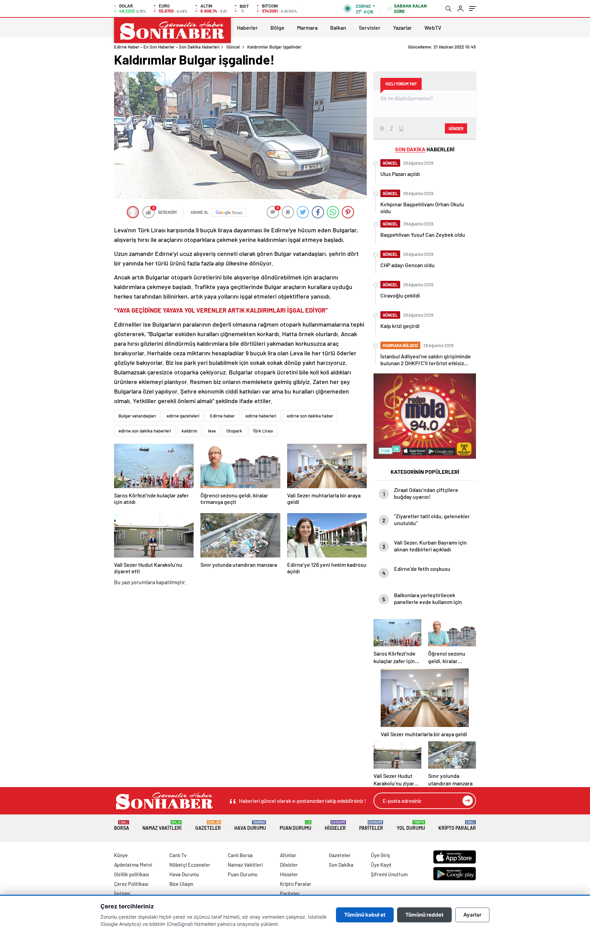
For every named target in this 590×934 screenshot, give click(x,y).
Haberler (247, 27)
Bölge (277, 27)
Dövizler (289, 865)
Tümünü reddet (424, 914)
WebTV (432, 27)
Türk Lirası (263, 431)
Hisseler (335, 825)
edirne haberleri (260, 415)
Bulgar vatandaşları (137, 415)
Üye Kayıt (381, 865)
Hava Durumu (250, 825)
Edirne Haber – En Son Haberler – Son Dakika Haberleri (167, 47)
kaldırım (189, 431)
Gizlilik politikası (131, 874)
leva (212, 431)
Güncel (233, 47)
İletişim (122, 893)
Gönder (456, 128)
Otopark (234, 431)
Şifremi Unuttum (389, 874)
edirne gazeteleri (183, 415)
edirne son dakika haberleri (144, 431)
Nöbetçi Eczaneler (189, 865)
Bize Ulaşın (181, 884)
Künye (121, 855)
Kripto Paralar (457, 825)
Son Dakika (341, 865)
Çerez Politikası (131, 884)
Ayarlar (472, 914)
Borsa (121, 825)
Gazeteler (208, 825)
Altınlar (288, 855)
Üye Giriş (380, 855)
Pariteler (371, 825)
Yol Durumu (411, 825)
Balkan (338, 27)
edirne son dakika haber (310, 415)
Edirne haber (222, 415)
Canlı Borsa (240, 855)
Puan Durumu (295, 825)
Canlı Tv (177, 855)
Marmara (307, 27)
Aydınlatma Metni (133, 865)
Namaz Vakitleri (162, 825)
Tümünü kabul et (364, 914)
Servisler (369, 27)
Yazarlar (402, 27)
